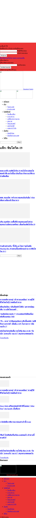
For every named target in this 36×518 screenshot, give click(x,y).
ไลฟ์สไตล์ (7, 111)
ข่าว (5, 104)
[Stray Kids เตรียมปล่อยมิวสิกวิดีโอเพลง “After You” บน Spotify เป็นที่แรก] (4, 402)
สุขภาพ (9, 121)
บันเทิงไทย (10, 133)
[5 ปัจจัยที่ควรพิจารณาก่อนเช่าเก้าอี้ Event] (4, 418)
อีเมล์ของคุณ (21, 65)
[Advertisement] (18, 275)
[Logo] (8, 98)
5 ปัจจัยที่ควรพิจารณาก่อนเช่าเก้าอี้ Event (15, 422)
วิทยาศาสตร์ (11, 123)
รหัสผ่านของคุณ (22, 53)
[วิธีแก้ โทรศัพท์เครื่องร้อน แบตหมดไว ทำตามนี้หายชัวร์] (4, 431)
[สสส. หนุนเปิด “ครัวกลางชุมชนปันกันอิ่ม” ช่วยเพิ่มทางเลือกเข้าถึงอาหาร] (15, 193)
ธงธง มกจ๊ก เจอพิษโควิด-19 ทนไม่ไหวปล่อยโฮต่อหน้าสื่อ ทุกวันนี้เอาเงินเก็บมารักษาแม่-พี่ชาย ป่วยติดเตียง (17, 173)
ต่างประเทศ (11, 109)
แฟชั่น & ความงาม (13, 119)
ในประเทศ (10, 107)
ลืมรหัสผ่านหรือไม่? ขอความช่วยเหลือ (12, 58)
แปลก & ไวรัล (11, 128)
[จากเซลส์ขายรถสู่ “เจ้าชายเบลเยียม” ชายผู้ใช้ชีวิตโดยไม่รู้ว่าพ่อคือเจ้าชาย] (4, 386)
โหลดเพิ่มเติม (4, 338)
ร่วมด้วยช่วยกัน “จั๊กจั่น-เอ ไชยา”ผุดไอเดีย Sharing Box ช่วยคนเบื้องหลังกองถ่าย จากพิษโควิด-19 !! (18, 248)
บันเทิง (6, 130)
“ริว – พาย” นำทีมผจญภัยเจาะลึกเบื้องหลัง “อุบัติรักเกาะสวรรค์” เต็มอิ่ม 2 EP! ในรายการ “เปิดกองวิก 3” (18, 323)
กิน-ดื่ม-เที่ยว (11, 114)
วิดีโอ (5, 138)
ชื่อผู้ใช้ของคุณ (22, 51)
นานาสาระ (10, 116)
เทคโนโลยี (10, 126)
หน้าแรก (6, 101)
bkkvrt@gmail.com (12, 475)
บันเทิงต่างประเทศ (13, 135)
